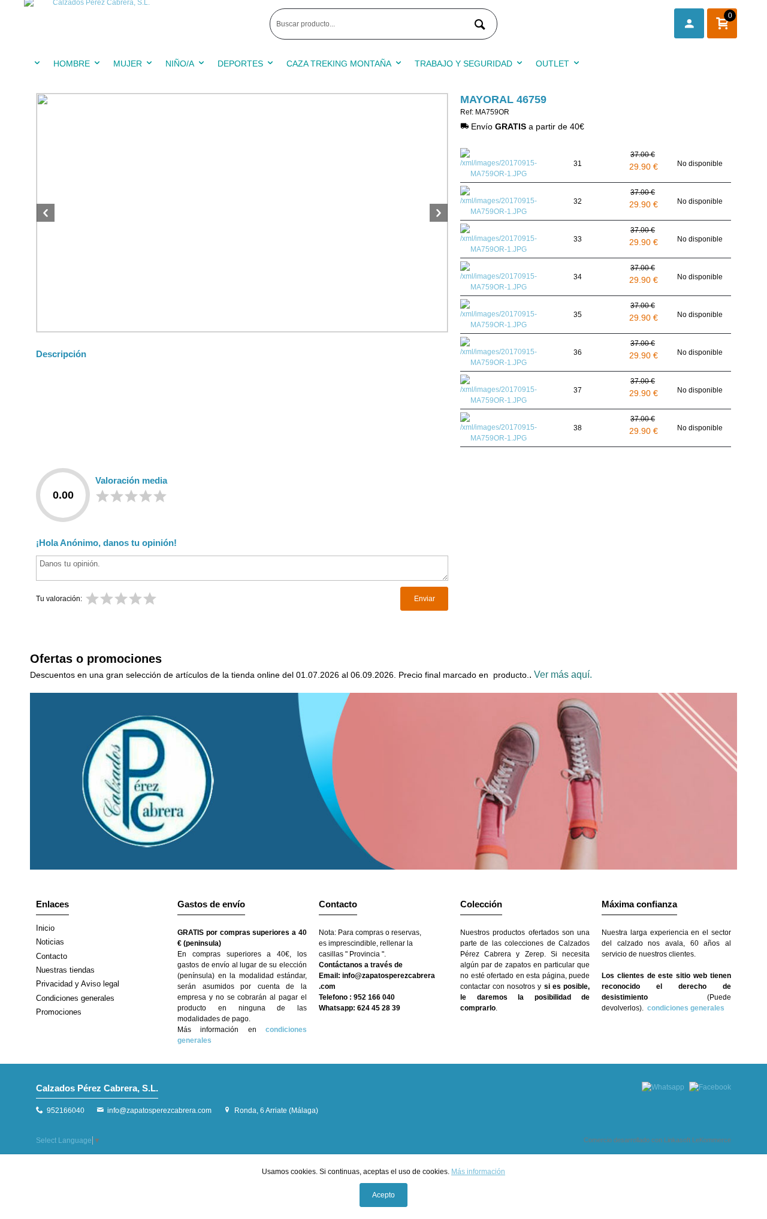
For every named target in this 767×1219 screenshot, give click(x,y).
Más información (478, 1171)
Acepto (383, 1195)
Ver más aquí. (563, 674)
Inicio (45, 928)
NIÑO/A (179, 63)
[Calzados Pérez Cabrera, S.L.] (144, 24)
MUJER (127, 63)
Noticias (50, 941)
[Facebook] (710, 1087)
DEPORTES (240, 63)
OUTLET (552, 63)
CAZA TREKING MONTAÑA (338, 63)
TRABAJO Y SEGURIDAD (463, 63)
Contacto (51, 956)
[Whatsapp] (663, 1087)
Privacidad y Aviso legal (77, 983)
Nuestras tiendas (65, 969)
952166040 (65, 1110)
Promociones (58, 1011)
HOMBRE (71, 63)
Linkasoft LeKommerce (697, 1139)
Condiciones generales (75, 998)
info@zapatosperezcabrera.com (159, 1110)
